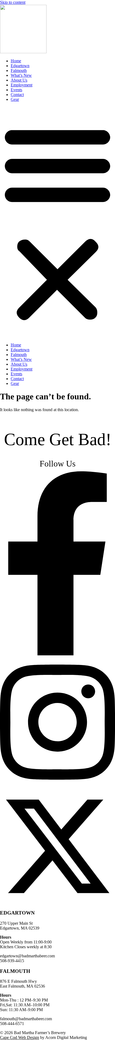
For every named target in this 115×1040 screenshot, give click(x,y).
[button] (57, 222)
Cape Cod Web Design (19, 1037)
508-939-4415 (12, 960)
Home (16, 61)
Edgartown (20, 65)
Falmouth (19, 70)
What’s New (21, 75)
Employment (21, 85)
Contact (17, 94)
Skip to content (12, 2)
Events (16, 89)
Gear (15, 99)
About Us (19, 80)
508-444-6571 (12, 1023)
